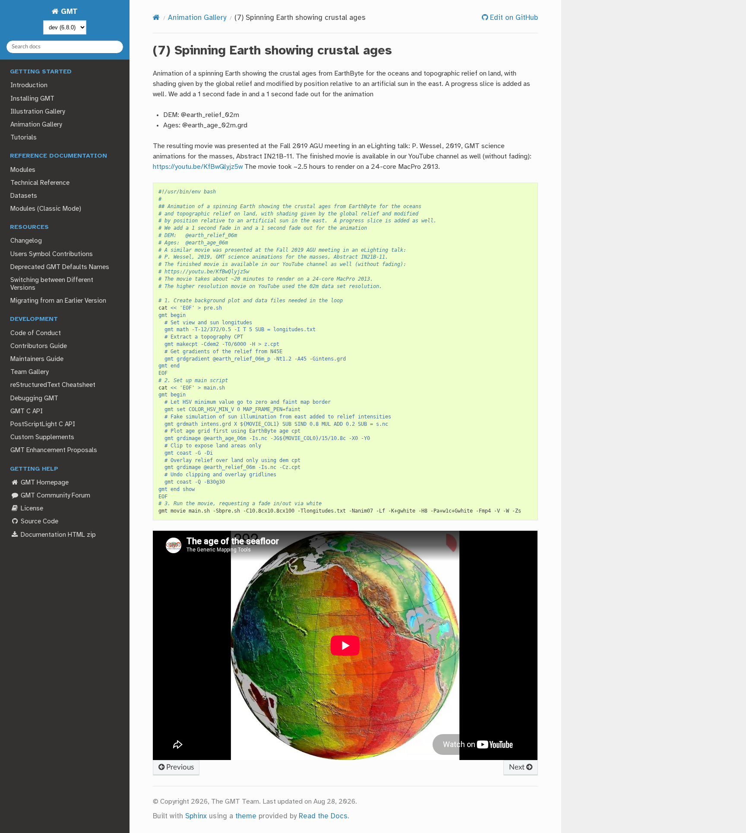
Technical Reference (40, 183)
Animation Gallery (36, 124)
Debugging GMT (34, 398)
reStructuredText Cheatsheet (52, 385)
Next (517, 767)
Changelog (26, 241)
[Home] (156, 18)
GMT (68, 12)
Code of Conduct (35, 333)
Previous (179, 767)
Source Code (38, 521)
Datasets (23, 196)
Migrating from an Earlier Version (58, 301)
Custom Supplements (42, 437)
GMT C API (26, 411)
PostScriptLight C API (42, 424)
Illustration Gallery (37, 111)
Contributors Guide (38, 346)
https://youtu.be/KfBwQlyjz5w (198, 167)
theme (245, 816)
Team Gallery (29, 372)
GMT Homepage (44, 482)
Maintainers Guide (36, 359)
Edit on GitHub (513, 18)
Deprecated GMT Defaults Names (59, 267)
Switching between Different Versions (51, 284)
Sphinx (196, 816)
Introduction (28, 85)
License (31, 508)
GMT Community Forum (54, 495)
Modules (22, 170)
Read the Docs (323, 816)
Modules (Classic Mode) (45, 209)
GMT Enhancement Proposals (53, 450)
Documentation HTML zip (57, 535)
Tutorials (23, 137)
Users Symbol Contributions (51, 254)
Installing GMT (32, 98)
